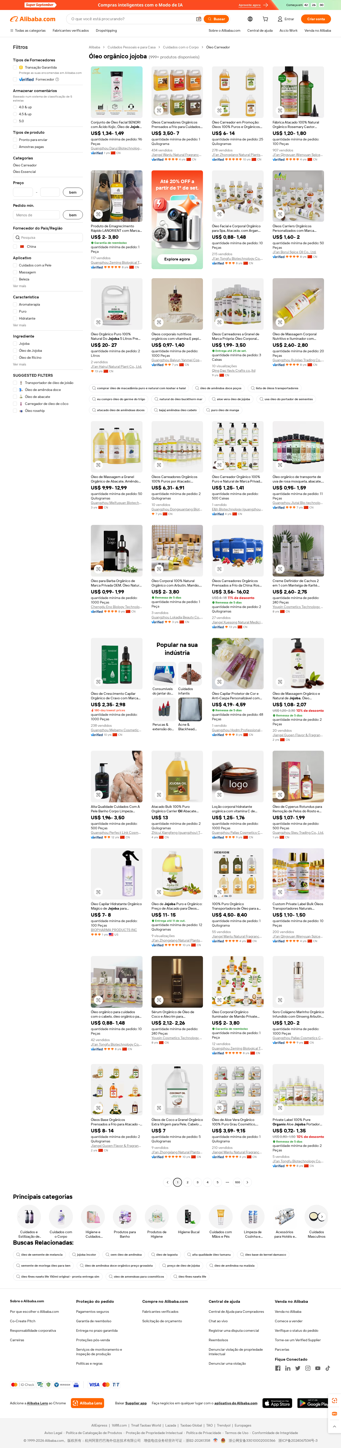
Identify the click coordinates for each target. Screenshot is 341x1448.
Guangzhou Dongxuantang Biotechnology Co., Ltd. (177, 509)
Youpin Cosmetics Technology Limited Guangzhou (298, 607)
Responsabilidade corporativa (33, 1330)
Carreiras (17, 1340)
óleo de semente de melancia (42, 1254)
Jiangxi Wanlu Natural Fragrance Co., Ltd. (177, 155)
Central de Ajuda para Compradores (236, 1312)
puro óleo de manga (225, 410)
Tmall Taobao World (146, 1425)
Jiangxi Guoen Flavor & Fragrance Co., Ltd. (298, 735)
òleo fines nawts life (192, 1276)
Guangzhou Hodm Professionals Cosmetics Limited (238, 730)
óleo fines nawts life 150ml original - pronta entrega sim (60, 1276)
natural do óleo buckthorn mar (181, 399)
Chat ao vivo (218, 1321)
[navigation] (48, 615)
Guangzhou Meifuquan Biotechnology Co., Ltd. (117, 503)
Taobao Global (191, 1425)
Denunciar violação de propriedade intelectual (236, 1351)
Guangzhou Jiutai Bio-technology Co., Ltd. (298, 503)
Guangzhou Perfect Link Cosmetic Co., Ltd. (117, 833)
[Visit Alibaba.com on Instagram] (308, 1368)
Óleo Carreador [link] (218, 47)
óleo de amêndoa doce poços (220, 388)
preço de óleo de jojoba (183, 1265)
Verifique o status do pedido (296, 1330)
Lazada (170, 1425)
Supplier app (136, 1403)
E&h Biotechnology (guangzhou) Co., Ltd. (238, 509)
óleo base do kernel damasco (265, 1254)
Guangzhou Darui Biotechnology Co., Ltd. (117, 148)
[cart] (266, 20)
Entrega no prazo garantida (97, 1330)
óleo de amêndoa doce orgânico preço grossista (119, 1265)
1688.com (119, 1425)
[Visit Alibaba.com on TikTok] (328, 1368)
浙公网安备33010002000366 (252, 1441)
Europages (243, 1425)
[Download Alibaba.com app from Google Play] (314, 1403)
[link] (334, 1400)
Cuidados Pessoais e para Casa (132, 47)
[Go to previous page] (167, 1182)
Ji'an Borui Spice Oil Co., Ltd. (294, 252)
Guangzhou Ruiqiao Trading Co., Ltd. (298, 360)
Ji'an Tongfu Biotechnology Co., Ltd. (238, 258)
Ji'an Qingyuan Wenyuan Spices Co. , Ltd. (298, 155)
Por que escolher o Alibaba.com (34, 1312)
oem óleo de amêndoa (126, 1254)
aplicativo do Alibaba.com (235, 1403)
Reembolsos (218, 1340)
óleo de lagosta (167, 1254)
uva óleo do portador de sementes (289, 399)
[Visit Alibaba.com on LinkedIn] (288, 1368)
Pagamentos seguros (92, 1312)
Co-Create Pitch (22, 1321)
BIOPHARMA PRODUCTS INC (114, 930)
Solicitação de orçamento (162, 1321)
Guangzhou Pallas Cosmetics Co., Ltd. (238, 833)
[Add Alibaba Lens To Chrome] (87, 1403)
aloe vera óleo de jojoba (233, 399)
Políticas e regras (89, 1363)
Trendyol (223, 1425)
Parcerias (282, 1349)
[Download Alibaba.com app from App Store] (277, 1403)
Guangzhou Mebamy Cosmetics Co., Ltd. (117, 730)
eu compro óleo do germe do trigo (121, 399)
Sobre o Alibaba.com (27, 1301)
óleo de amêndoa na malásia (234, 1265)
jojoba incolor (86, 1254)
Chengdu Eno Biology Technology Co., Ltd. (117, 607)
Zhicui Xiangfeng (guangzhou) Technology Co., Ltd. (177, 833)
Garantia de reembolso (93, 1321)
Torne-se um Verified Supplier (298, 1340)
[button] (199, 19)
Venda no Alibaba (288, 1312)
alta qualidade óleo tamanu (211, 1254)
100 (237, 1182)
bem (73, 192)
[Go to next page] (247, 1182)
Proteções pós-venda (93, 1340)
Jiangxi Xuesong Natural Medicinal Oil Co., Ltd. (238, 622)
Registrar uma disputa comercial (234, 1330)
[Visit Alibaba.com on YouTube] (318, 1368)
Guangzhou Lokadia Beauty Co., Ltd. (177, 617)
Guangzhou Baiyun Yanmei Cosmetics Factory (177, 360)
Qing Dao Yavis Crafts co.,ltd (233, 370)
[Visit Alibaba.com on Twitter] (298, 1368)
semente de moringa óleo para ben (45, 1265)
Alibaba (94, 47)
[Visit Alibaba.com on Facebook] (278, 1368)
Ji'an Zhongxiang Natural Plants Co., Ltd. (238, 155)
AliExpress (99, 1425)
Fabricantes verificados (160, 1312)
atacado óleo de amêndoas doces (121, 410)
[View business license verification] (215, 1440)
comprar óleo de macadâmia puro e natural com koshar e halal (141, 388)
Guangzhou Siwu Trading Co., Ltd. (298, 833)
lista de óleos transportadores (277, 388)
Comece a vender (289, 1321)
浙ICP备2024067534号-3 (298, 1441)
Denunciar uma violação (227, 1363)
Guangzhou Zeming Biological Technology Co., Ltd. (117, 262)
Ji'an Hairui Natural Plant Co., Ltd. (116, 366)
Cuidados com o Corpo (181, 47)
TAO (209, 1425)
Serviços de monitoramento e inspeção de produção (99, 1351)
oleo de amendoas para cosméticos (139, 1276)
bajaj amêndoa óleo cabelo (178, 410)
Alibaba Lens (37, 1403)
